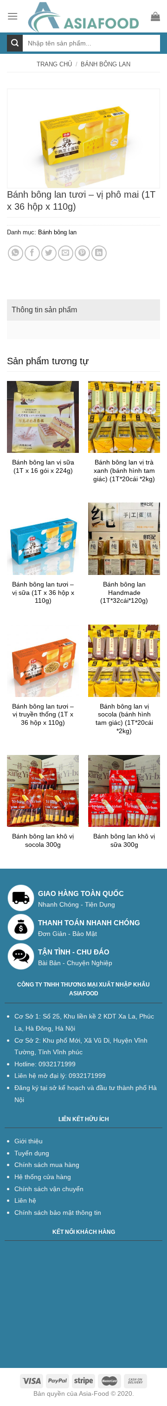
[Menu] (12, 16)
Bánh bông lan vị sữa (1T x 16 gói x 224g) (43, 466)
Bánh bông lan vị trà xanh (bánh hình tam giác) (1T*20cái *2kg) (124, 470)
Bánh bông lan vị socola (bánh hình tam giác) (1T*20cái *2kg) (124, 719)
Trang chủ (54, 64)
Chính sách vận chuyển (49, 1189)
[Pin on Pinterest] (82, 253)
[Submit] (15, 43)
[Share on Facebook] (32, 253)
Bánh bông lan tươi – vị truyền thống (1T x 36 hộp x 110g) (43, 714)
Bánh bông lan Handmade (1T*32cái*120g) (124, 592)
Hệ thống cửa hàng (42, 1176)
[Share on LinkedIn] (99, 253)
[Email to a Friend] (65, 253)
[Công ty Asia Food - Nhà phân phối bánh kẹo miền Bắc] (84, 16)
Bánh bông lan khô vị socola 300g (43, 840)
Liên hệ (25, 1200)
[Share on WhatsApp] (15, 253)
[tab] (83, 310)
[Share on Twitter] (49, 253)
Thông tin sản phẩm (44, 310)
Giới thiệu (28, 1141)
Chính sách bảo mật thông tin (57, 1212)
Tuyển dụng (31, 1153)
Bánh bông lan (105, 64)
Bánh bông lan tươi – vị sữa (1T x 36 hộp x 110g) (43, 592)
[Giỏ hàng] (155, 16)
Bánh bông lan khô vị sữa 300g (124, 840)
